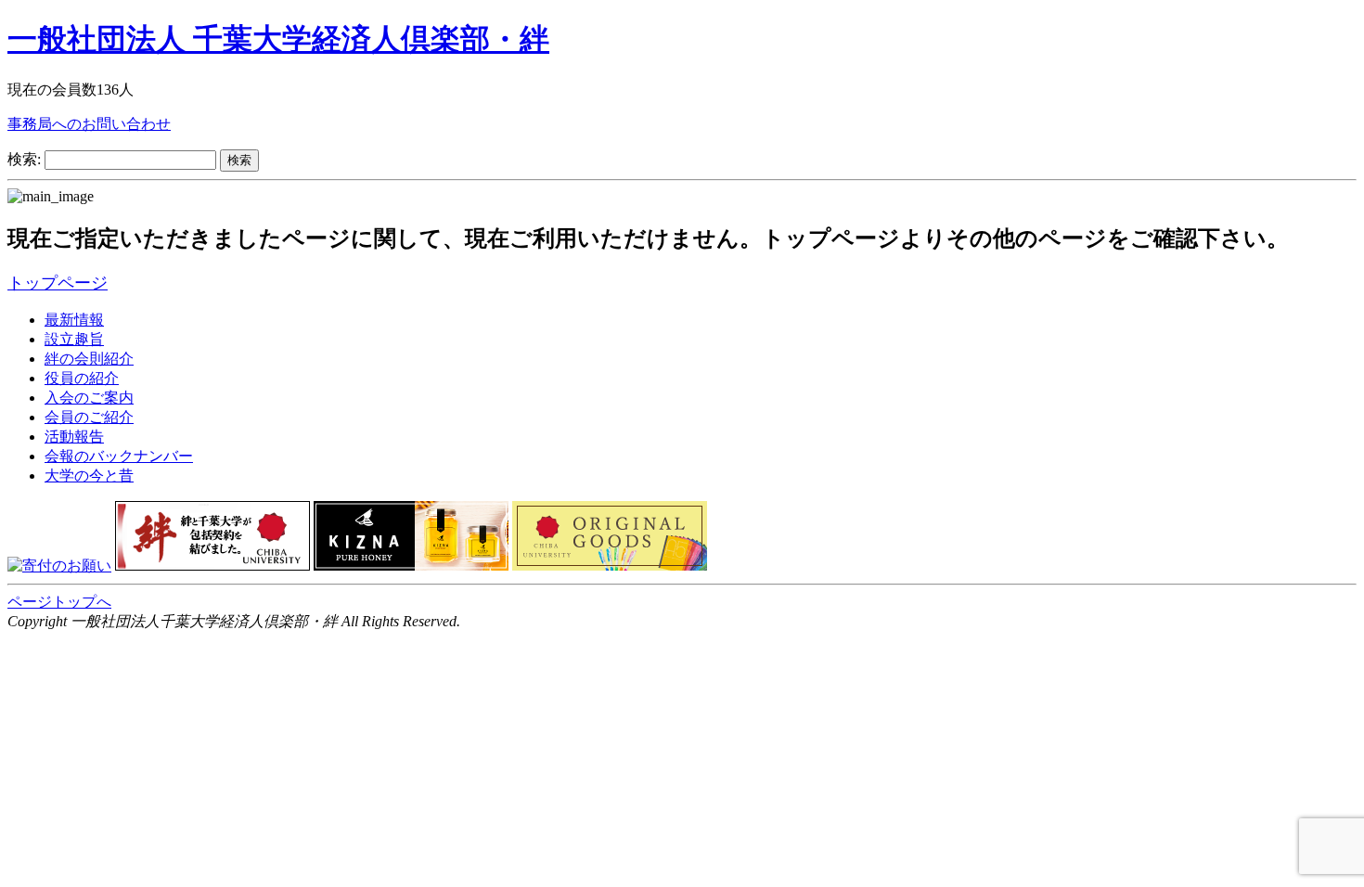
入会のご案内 (89, 397)
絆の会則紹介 (89, 358)
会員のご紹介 (89, 417)
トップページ (57, 283)
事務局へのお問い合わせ (89, 124)
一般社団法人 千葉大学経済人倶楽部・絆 (278, 39)
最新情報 (74, 320)
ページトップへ (59, 602)
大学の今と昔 (89, 475)
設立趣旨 (74, 339)
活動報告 (74, 436)
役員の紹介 (82, 378)
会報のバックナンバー (119, 456)
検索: (24, 159)
